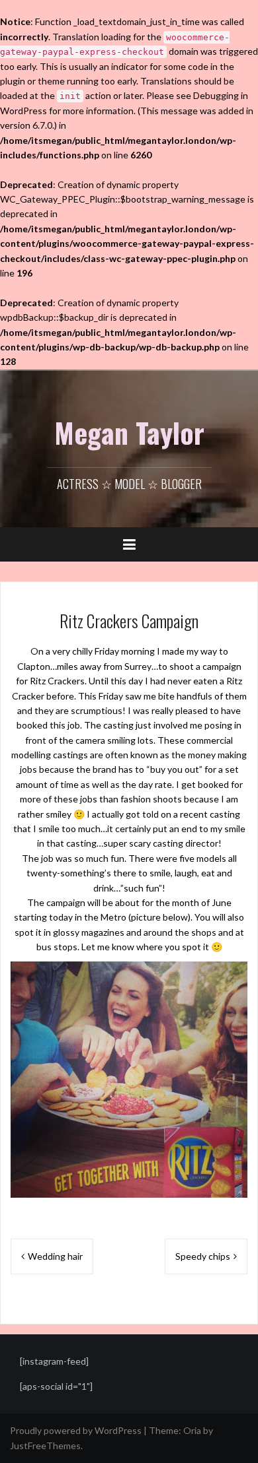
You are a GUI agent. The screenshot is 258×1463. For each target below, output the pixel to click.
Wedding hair (55, 1256)
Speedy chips (202, 1256)
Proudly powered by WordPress (76, 1430)
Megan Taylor (129, 432)
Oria (192, 1430)
